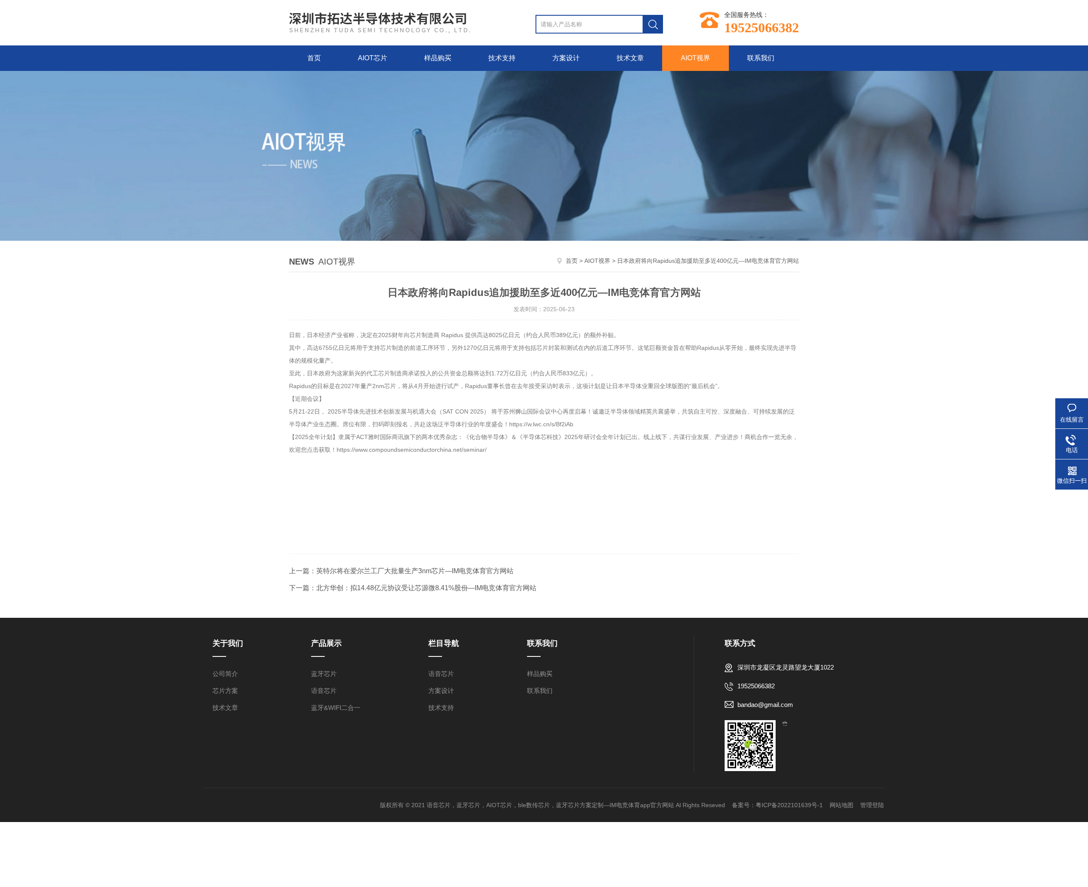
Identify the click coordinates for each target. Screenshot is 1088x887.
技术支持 (502, 58)
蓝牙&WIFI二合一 (335, 707)
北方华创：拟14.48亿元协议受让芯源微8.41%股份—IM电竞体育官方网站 (426, 587)
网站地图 (841, 805)
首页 (314, 58)
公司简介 (225, 673)
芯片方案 (225, 690)
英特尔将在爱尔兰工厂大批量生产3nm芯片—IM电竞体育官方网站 (414, 570)
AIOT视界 (695, 58)
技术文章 (630, 58)
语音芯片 (324, 690)
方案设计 (566, 58)
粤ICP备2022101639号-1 (789, 805)
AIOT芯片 (372, 58)
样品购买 (437, 58)
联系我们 (760, 58)
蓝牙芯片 (324, 673)
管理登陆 (872, 805)
